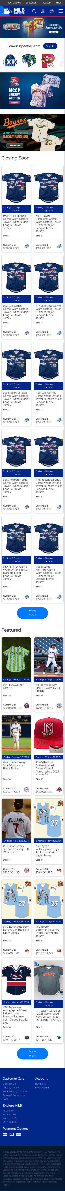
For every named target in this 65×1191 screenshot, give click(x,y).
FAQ (5, 1099)
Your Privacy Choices (15, 1091)
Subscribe (31, 3)
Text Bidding (14, 3)
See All (50, 46)
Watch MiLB (10, 1118)
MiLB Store (9, 1114)
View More (32, 1053)
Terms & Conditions (14, 1095)
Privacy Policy (11, 1087)
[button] (5, 27)
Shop (58, 3)
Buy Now (40, 1083)
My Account (42, 1087)
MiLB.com (46, 3)
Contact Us (9, 1083)
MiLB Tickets (10, 1122)
